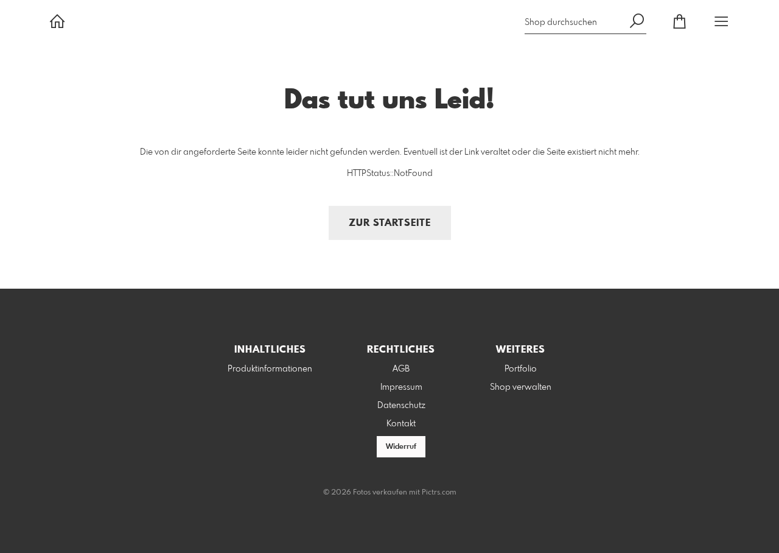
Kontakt (401, 424)
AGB (401, 369)
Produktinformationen (270, 369)
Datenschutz (401, 405)
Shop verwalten (520, 387)
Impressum (401, 387)
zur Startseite (390, 223)
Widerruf (401, 447)
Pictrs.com (439, 492)
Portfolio (521, 369)
